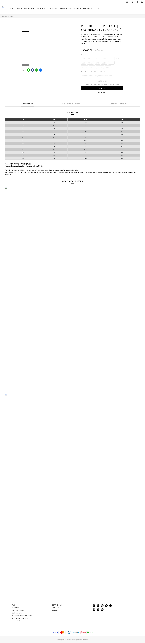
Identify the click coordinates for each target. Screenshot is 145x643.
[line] (28, 70)
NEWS (19, 8)
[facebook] (32, 70)
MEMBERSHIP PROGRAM (70, 8)
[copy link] (40, 70)
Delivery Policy (17, 613)
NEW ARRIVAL (29, 8)
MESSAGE (102, 88)
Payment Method (18, 610)
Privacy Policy (17, 621)
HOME (12, 8)
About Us (55, 607)
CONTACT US (99, 8)
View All (4, 16)
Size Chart (15, 607)
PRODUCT (41, 8)
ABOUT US (87, 8)
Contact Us (56, 610)
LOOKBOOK (53, 8)
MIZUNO (10, 16)
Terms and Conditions (20, 618)
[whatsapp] (36, 70)
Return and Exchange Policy (22, 615)
